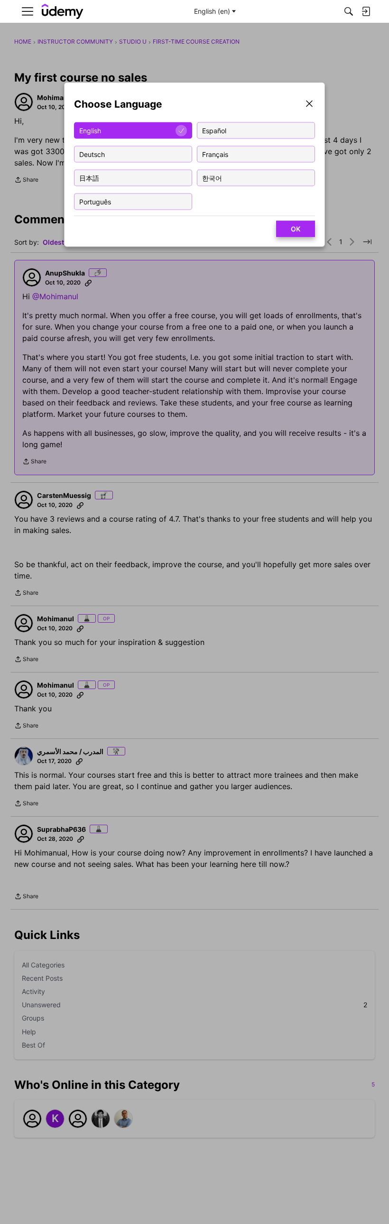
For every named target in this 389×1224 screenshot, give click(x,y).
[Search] (348, 11)
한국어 (212, 178)
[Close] (309, 104)
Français (215, 154)
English (90, 130)
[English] (62, 11)
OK (295, 229)
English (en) (212, 11)
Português (95, 201)
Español (214, 130)
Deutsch (92, 154)
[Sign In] (365, 11)
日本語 (89, 178)
